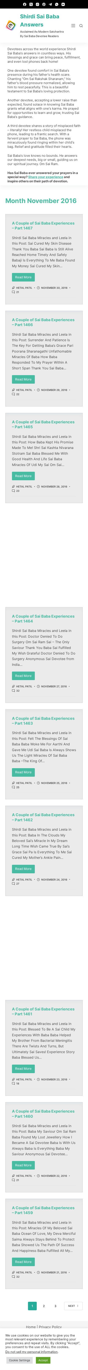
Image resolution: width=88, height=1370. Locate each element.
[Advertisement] (44, 555)
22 (17, 394)
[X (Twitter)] (31, 4)
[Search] (81, 25)
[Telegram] (50, 4)
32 (17, 690)
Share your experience (45, 177)
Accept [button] (43, 1360)
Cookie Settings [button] (19, 1360)
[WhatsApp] (56, 4)
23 (17, 490)
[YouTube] (63, 4)
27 (17, 883)
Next (71, 1306)
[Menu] (73, 26)
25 (17, 787)
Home (31, 1327)
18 (17, 1083)
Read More (25, 276)
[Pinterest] (43, 4)
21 (17, 292)
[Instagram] (37, 4)
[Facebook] (24, 4)
